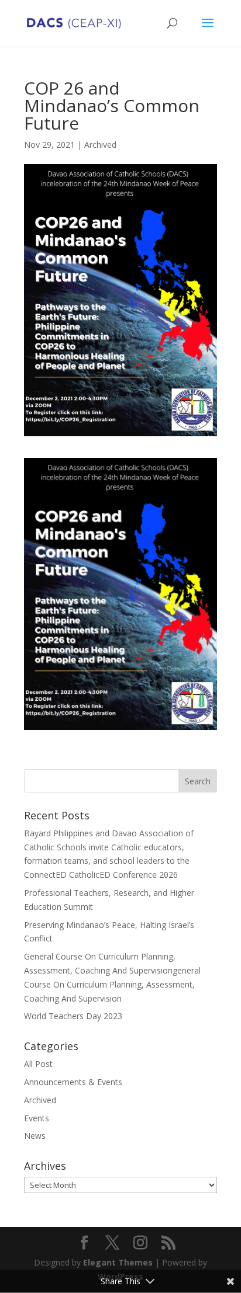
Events (36, 1118)
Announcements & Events (73, 1081)
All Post (38, 1063)
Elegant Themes (118, 1262)
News (35, 1135)
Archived (100, 144)
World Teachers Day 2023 (73, 1015)
